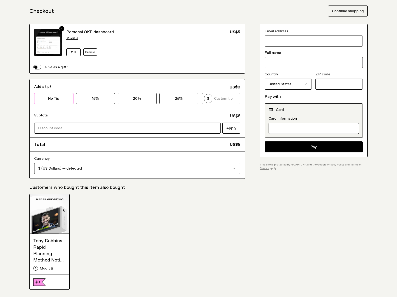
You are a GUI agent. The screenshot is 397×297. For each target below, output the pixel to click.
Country (271, 74)
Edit (73, 52)
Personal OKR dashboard (90, 31)
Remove (90, 52)
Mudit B (72, 38)
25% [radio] (179, 98)
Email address (276, 31)
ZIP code (322, 74)
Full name (273, 52)
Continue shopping (348, 11)
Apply (231, 128)
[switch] (37, 67)
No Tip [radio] (53, 98)
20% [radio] (137, 98)
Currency (42, 158)
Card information (283, 118)
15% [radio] (95, 98)
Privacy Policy (335, 164)
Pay (314, 147)
